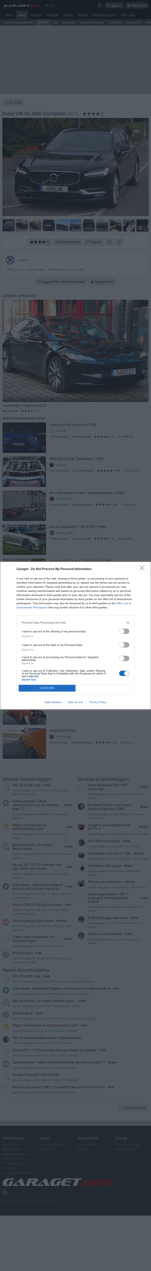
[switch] (124, 631)
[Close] (143, 569)
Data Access (75, 702)
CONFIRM (47, 688)
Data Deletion (53, 702)
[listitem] (75, 623)
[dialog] (75, 636)
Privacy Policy (97, 702)
